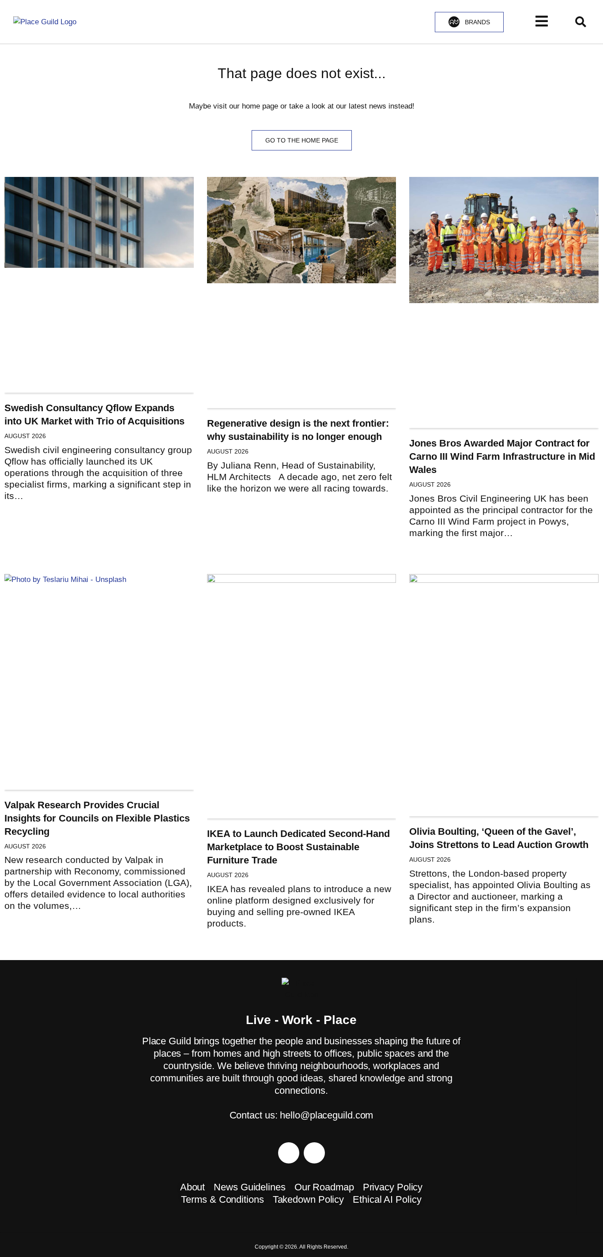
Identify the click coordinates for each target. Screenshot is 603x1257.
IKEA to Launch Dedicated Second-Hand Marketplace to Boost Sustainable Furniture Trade (298, 847)
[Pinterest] (288, 1152)
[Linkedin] (314, 1152)
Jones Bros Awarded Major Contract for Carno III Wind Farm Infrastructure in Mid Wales (502, 456)
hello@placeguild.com (326, 1115)
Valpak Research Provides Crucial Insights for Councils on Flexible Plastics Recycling (97, 818)
